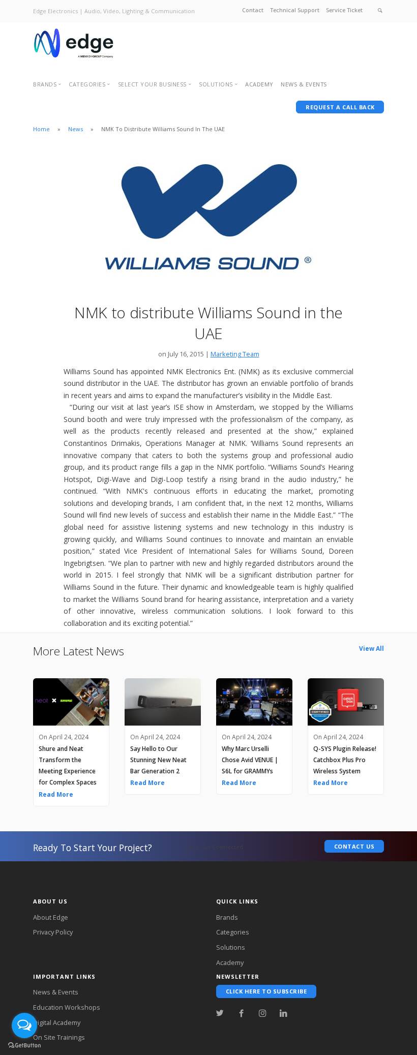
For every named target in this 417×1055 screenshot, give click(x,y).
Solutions (230, 947)
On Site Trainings (59, 1037)
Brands (227, 917)
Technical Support (294, 10)
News (75, 129)
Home (41, 129)
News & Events (55, 992)
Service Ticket (344, 10)
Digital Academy (56, 1022)
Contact (252, 10)
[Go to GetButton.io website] (24, 1045)
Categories (232, 932)
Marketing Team (235, 353)
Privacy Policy (53, 932)
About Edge (50, 917)
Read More (56, 794)
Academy (259, 84)
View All (371, 648)
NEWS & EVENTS (304, 84)
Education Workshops (66, 1007)
